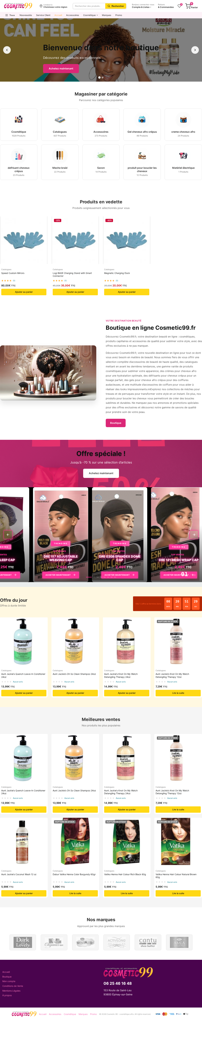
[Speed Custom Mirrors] (24, 240)
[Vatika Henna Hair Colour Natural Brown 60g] (178, 842)
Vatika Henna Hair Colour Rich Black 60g (125, 874)
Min (186, 606)
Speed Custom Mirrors (12, 273)
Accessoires (72, 15)
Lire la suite (178, 693)
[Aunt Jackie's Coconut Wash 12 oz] (24, 842)
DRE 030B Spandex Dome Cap (81, 558)
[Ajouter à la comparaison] (44, 234)
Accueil (58, 15)
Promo (118, 15)
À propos (7, 995)
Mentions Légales (11, 990)
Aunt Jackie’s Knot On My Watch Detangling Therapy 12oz (172, 675)
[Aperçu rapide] (44, 222)
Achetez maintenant (101, 473)
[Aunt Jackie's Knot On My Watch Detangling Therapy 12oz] (178, 641)
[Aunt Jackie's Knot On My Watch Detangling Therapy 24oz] (127, 641)
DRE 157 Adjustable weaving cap (23, 558)
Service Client (43, 15)
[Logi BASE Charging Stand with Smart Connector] (75, 240)
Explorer (62, 68)
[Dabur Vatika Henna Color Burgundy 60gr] (75, 842)
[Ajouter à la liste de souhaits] (44, 228)
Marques (106, 15)
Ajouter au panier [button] (24, 292)
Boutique (115, 422)
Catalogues (6, 269)
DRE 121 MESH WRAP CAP (140, 560)
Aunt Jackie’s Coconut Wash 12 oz (18, 874)
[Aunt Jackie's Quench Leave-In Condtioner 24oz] (24, 641)
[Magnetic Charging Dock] (127, 240)
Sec (195, 606)
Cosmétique (89, 15)
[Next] (194, 534)
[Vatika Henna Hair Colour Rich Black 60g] (127, 842)
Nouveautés (26, 15)
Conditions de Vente (12, 986)
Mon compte (8, 981)
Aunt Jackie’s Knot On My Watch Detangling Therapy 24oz (121, 675)
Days (168, 606)
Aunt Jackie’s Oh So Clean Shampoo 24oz (74, 674)
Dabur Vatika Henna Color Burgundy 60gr (74, 874)
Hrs (177, 606)
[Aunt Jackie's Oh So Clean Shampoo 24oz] (75, 641)
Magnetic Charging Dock (117, 273)
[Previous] (8, 534)
